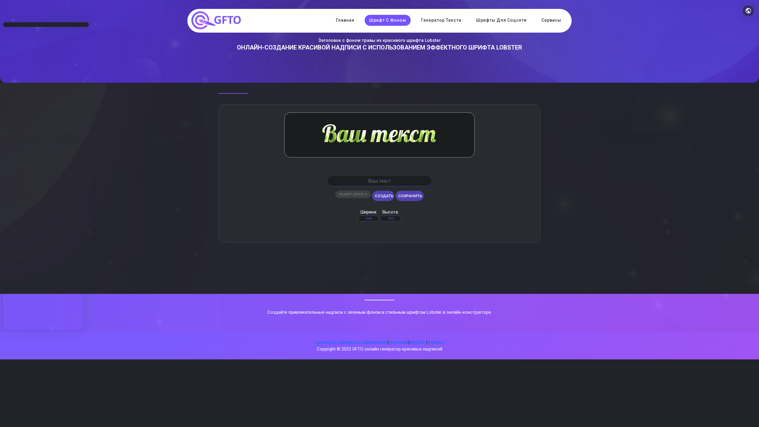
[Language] (748, 10)
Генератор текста (441, 20)
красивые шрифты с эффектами (351, 342)
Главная (345, 20)
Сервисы (551, 20)
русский (399, 342)
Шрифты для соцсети (501, 20)
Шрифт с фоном (387, 20)
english (417, 342)
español (436, 342)
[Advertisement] (43, 239)
